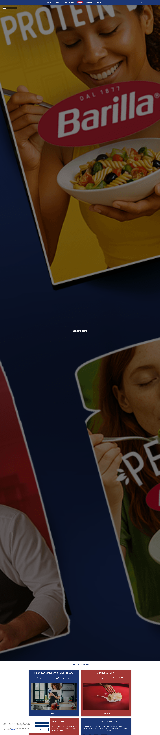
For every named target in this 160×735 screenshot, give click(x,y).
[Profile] (156, 2)
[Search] (142, 2)
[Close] (47, 718)
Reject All (42, 725)
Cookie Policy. (12, 729)
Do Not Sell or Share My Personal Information (42, 729)
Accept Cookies (42, 722)
